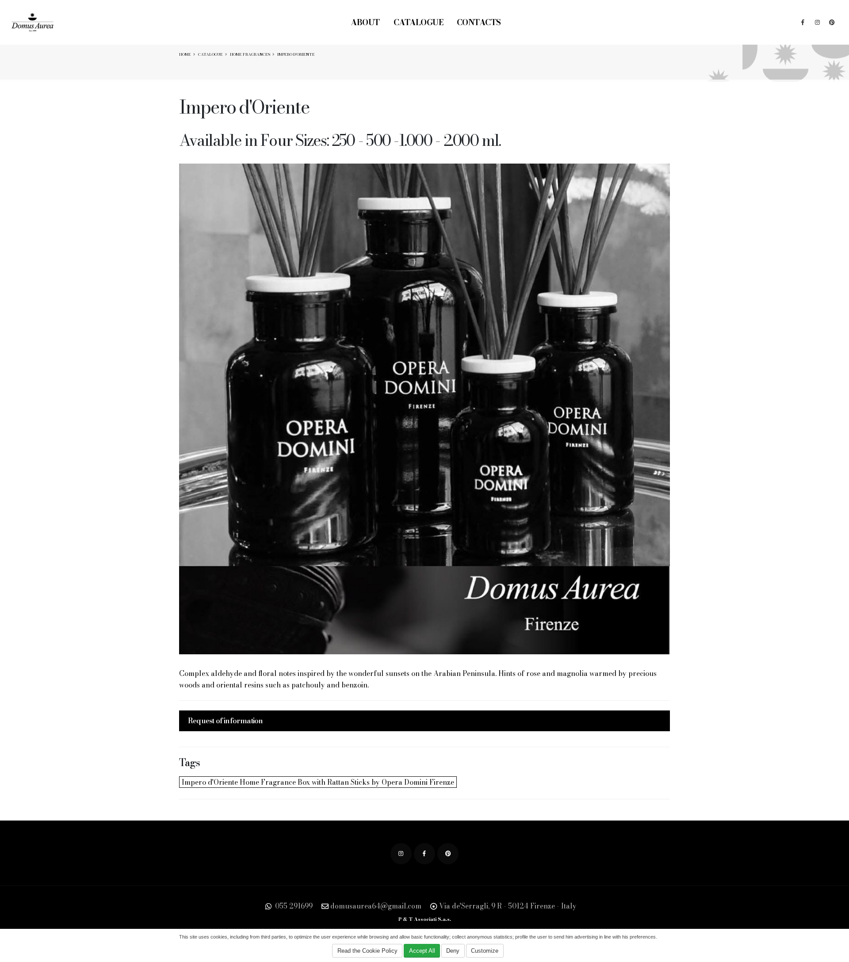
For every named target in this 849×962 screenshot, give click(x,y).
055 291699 (293, 906)
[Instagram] (817, 22)
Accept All (422, 950)
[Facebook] (802, 22)
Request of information (225, 720)
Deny (452, 950)
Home (185, 54)
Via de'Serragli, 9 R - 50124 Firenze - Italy (508, 906)
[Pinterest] (448, 853)
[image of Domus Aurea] (424, 409)
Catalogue (419, 22)
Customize (484, 950)
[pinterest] (832, 22)
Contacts (479, 22)
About (365, 22)
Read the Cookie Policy (367, 950)
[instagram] (401, 853)
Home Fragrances (250, 54)
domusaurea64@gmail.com (375, 906)
